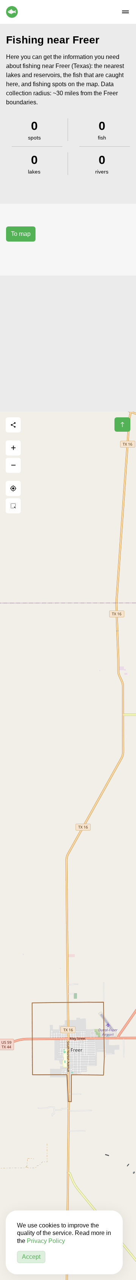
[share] (13, 425)
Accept (31, 1257)
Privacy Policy (46, 1241)
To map (21, 234)
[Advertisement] (68, 344)
